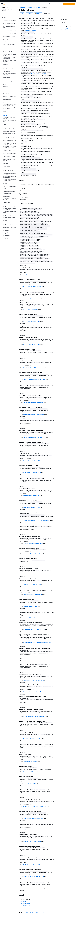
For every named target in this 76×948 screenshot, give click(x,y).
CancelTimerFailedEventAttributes (30, 356)
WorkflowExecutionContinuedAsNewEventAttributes (34, 829)
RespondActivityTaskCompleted (38, 27)
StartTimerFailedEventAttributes (30, 750)
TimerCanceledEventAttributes (30, 761)
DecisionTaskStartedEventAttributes (31, 495)
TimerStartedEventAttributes (29, 783)
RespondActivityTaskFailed (30, 30)
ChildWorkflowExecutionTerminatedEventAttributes (34, 425)
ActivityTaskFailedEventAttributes (30, 309)
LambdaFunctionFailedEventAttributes (31, 564)
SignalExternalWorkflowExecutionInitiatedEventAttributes (36, 704)
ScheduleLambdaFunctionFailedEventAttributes (33, 680)
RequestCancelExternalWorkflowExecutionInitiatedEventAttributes (37, 657)
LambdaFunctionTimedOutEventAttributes (32, 594)
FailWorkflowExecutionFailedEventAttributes (33, 543)
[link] (44, 7)
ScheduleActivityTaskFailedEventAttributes (32, 670)
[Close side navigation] (16, 8)
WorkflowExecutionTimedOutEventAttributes (33, 888)
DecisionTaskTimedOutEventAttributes (31, 507)
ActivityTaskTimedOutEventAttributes (31, 344)
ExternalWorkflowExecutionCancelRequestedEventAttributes (36, 520)
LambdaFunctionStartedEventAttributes (32, 584)
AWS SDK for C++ (25, 901)
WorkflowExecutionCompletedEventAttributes (33, 818)
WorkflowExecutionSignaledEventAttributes (32, 853)
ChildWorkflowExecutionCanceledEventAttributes (34, 379)
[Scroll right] (42, 4)
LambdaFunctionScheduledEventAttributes (32, 574)
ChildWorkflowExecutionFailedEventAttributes (33, 402)
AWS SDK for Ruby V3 (25, 905)
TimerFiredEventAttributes (29, 771)
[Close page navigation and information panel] (74, 17)
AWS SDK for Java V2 (25, 903)
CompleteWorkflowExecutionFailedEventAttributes (34, 449)
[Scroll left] (11, 4)
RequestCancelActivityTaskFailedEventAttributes (34, 629)
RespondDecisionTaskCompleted (38, 73)
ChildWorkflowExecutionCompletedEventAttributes (34, 391)
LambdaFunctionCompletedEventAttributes (32, 553)
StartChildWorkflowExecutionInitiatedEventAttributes (35, 728)
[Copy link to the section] (18, 180)
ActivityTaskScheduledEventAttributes (31, 321)
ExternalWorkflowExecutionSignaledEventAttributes (34, 532)
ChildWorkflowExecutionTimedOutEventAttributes (34, 437)
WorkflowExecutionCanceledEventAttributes (33, 795)
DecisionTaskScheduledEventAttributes (31, 484)
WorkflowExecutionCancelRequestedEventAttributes (34, 806)
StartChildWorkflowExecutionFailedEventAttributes (34, 716)
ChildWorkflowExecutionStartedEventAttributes (33, 414)
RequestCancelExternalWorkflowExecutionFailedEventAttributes (37, 642)
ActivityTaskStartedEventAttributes (31, 332)
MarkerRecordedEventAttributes (30, 606)
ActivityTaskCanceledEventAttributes (31, 274)
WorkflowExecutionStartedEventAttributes (32, 864)
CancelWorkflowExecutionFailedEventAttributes (33, 367)
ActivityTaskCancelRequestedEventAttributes (33, 286)
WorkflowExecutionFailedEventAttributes (32, 841)
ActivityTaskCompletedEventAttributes (31, 298)
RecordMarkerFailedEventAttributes (31, 617)
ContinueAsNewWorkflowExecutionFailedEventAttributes (35, 460)
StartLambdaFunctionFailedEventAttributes (32, 738)
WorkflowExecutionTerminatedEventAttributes (33, 876)
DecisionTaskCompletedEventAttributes (32, 472)
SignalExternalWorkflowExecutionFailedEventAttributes (35, 691)
